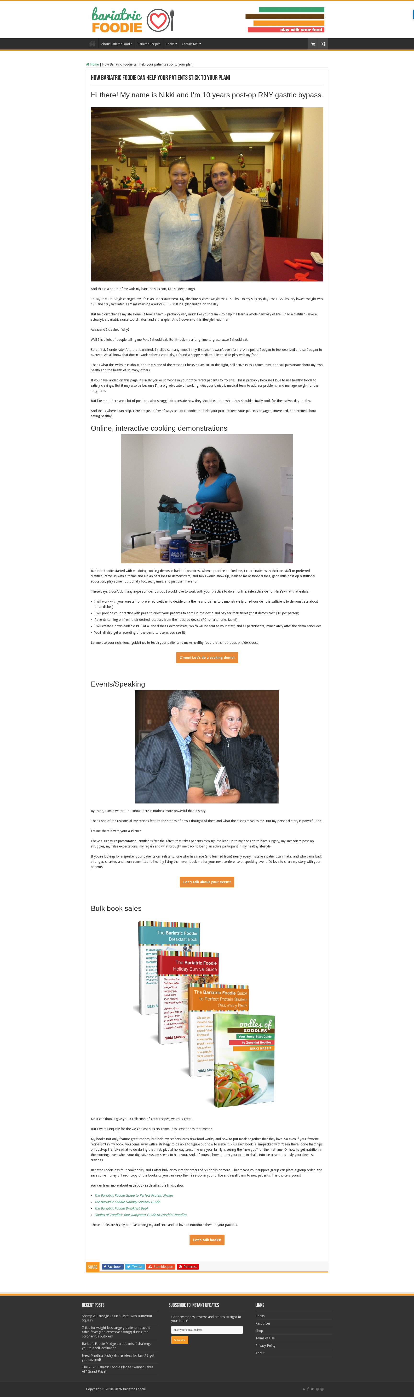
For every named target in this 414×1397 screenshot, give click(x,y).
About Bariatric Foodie (116, 44)
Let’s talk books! (207, 1240)
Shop (259, 1331)
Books (170, 44)
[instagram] (322, 1389)
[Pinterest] (317, 1389)
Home (92, 43)
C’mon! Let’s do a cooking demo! (207, 658)
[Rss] (303, 1389)
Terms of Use (265, 1338)
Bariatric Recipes (149, 44)
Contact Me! (190, 44)
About (259, 1353)
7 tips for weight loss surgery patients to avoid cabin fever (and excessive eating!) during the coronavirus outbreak (116, 1332)
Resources (262, 1323)
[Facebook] (307, 1389)
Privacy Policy (265, 1346)
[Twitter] (312, 1389)
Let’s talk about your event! (207, 882)
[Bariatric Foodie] (207, 18)
